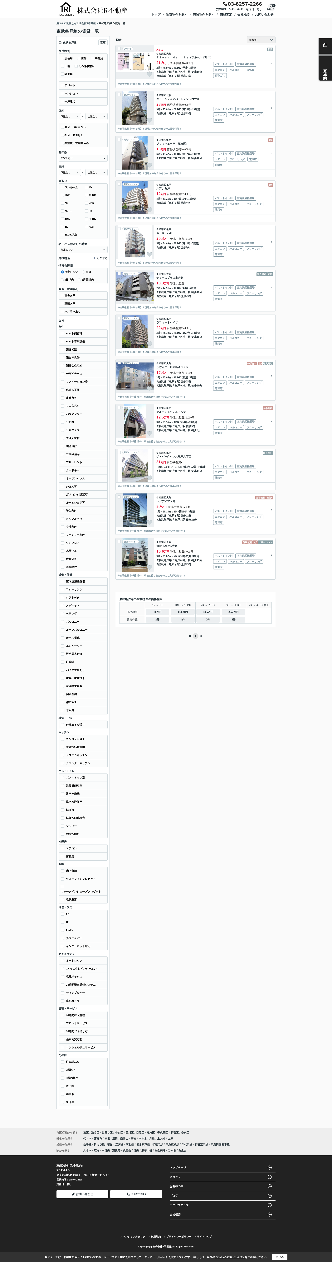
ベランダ (71, 613)
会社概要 (243, 14)
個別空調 (71, 694)
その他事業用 (86, 66)
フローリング (74, 589)
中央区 (119, 1132)
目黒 (136, 1150)
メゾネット (73, 605)
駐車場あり (73, 1061)
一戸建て (70, 101)
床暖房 (70, 856)
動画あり (70, 303)
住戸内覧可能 (74, 1039)
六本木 (143, 1138)
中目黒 (106, 1150)
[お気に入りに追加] (149, 74)
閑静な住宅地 (74, 365)
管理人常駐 (73, 438)
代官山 (127, 1150)
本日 (88, 271)
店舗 (83, 58)
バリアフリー (74, 414)
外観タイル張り (75, 724)
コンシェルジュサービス (81, 1047)
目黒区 (140, 1132)
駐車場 (69, 74)
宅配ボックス (74, 976)
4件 (183, 619)
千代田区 (162, 1132)
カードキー (73, 470)
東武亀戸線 (165, 71)
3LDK (92, 218)
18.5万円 (208, 611)
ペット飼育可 (74, 333)
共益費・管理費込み (77, 143)
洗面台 (70, 809)
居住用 (69, 58)
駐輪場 (70, 662)
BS (67, 922)
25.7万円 (233, 611)
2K (66, 203)
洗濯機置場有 (74, 686)
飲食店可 (71, 559)
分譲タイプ (73, 430)
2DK (91, 203)
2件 (157, 619)
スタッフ (175, 1177)
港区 (86, 1132)
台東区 (185, 1132)
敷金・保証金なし (75, 127)
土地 (67, 66)
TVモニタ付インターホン (81, 968)
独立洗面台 (73, 834)
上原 (170, 1138)
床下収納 (71, 870)
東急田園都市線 (220, 1144)
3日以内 (69, 279)
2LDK (68, 211)
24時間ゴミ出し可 (77, 1031)
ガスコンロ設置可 (77, 494)
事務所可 (71, 397)
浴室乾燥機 (73, 793)
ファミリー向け (75, 534)
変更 (103, 42)
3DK (67, 218)
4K (66, 226)
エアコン (71, 848)
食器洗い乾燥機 (75, 747)
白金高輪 (160, 1150)
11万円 (158, 611)
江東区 (162, 53)
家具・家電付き (75, 678)
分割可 (70, 422)
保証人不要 (73, 389)
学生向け (71, 510)
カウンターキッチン (78, 763)
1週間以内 (88, 279)
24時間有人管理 (75, 1015)
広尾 (96, 1150)
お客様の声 (176, 1186)
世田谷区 (107, 1132)
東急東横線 (173, 1144)
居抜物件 (71, 567)
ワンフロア (73, 542)
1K (90, 187)
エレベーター (74, 645)
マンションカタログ (134, 1236)
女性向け (71, 526)
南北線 (130, 1144)
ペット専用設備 (75, 341)
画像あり (70, 295)
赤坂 (108, 1138)
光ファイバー (74, 938)
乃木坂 (172, 1150)
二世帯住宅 (73, 454)
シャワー (71, 826)
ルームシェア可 (75, 502)
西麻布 (98, 1138)
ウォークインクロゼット (81, 878)
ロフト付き (73, 597)
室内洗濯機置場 (75, 581)
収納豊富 (71, 899)
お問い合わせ (264, 14)
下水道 (70, 710)
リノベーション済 (77, 381)
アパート (70, 85)
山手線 (87, 1144)
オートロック (74, 960)
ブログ (174, 1195)
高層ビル (71, 550)
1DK (67, 195)
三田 (115, 1138)
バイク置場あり (75, 670)
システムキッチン (77, 755)
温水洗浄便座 (74, 801)
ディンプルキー (75, 992)
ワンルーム (71, 187)
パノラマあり (73, 311)
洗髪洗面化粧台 (75, 817)
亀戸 (171, 75)
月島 (152, 1138)
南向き (70, 1094)
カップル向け (74, 518)
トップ (156, 14)
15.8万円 (183, 611)
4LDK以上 (71, 234)
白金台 (182, 1150)
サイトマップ (204, 1236)
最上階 (70, 1086)
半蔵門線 (158, 1144)
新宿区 (175, 1132)
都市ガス (71, 702)
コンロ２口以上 (75, 739)
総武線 (162, 75)
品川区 (130, 1132)
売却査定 (226, 14)
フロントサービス (77, 1023)
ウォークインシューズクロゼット (81, 891)
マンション (71, 93)
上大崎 (161, 1138)
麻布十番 (146, 1150)
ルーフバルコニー (77, 629)
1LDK (92, 195)
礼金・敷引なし (74, 135)
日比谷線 (99, 1144)
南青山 (124, 1138)
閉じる (280, 1257)
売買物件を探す (203, 14)
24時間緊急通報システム (81, 984)
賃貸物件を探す (177, 14)
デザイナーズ (74, 373)
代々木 (87, 1138)
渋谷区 (95, 1132)
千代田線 (187, 1144)
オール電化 (73, 637)
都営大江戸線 (115, 1144)
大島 (168, 53)
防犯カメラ (73, 1000)
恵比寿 (116, 1150)
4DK (91, 226)
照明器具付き (74, 653)
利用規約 (156, 1236)
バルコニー (73, 621)
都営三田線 (202, 1144)
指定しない (71, 271)
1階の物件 (72, 1078)
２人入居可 (73, 405)
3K (90, 211)
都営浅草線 (143, 1144)
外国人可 (71, 486)
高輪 (134, 1138)
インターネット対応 (78, 946)
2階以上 (71, 1069)
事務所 (99, 58)
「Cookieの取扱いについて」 (230, 1257)
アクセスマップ (179, 1205)
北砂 (168, 95)
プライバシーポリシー (178, 1236)
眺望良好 (71, 446)
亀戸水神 (179, 71)
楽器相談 (71, 349)
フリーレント (74, 462)
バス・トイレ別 (75, 777)
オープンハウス (75, 478)
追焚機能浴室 (74, 785)
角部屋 (70, 1102)
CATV (69, 930)
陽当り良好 (73, 357)
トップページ (178, 1167)
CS (68, 914)
